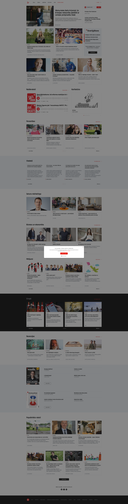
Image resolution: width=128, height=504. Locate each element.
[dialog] (64, 252)
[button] (64, 256)
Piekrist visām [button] (64, 253)
